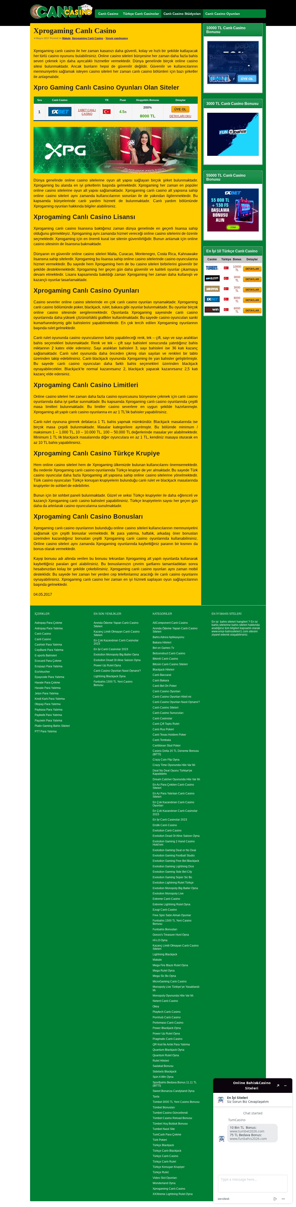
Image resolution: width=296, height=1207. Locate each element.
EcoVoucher (42, 671)
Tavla (156, 1096)
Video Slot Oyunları (165, 1177)
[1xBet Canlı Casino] (59, 115)
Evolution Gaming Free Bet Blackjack (176, 860)
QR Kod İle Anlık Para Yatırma (171, 1044)
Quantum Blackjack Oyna (168, 1049)
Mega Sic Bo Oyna (164, 976)
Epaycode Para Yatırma (49, 677)
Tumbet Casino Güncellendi (170, 1112)
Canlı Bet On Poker (165, 685)
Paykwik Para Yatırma (48, 715)
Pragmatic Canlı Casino (167, 1039)
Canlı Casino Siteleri (166, 707)
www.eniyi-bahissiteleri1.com (230, 631)
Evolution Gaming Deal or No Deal (174, 850)
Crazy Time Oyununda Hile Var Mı (174, 765)
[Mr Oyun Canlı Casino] (212, 290)
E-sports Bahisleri (46, 655)
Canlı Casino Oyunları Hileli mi (172, 696)
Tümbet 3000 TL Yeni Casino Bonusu (176, 1102)
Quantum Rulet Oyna (166, 1055)
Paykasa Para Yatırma (48, 709)
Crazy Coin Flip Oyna (166, 759)
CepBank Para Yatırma (49, 650)
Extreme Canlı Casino (166, 898)
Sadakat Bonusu (163, 1066)
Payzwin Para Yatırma (48, 720)
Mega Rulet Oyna (164, 970)
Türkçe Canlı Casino (165, 1156)
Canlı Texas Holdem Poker (169, 734)
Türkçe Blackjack (163, 1145)
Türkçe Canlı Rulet (164, 1161)
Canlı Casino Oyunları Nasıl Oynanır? (117, 670)
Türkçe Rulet (161, 1172)
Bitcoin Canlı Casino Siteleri (170, 664)
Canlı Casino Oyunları (166, 691)
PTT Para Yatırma (46, 731)
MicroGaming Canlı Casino (170, 981)
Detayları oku (180, 116)
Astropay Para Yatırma (49, 628)
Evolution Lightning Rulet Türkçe (173, 882)
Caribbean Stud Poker (167, 745)
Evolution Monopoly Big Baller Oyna (116, 654)
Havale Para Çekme (47, 682)
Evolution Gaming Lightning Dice (173, 866)
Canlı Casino (43, 633)
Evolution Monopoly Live (168, 893)
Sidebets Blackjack (164, 1071)
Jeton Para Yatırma (47, 693)
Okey (156, 1006)
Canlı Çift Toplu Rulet (166, 723)
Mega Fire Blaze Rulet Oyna (170, 965)
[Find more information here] (253, 1141)
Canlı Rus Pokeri (163, 729)
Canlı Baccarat (162, 675)
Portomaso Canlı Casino (168, 1022)
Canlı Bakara (161, 680)
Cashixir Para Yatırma (48, 644)
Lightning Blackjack (165, 954)
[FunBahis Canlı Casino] (212, 280)
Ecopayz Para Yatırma (48, 666)
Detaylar (252, 268)
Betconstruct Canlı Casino (169, 653)
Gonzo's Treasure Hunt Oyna (171, 934)
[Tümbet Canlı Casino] (212, 270)
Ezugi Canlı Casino (165, 909)
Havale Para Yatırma (48, 688)
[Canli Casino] (61, 19)
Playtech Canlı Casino (167, 1011)
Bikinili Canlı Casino (165, 658)
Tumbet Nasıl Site (164, 1129)
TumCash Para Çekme (167, 1134)
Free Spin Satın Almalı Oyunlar (172, 915)
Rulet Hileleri (161, 1060)
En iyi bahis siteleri (224, 621)
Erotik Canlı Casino (165, 825)
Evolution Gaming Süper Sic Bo (172, 877)
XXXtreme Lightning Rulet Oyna (173, 1194)
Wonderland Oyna (164, 1183)
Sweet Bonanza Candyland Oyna (173, 1091)
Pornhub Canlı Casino (167, 1017)
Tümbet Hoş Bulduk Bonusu (170, 1123)
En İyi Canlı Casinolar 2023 (111, 649)
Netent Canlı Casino (165, 1001)
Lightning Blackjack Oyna (110, 676)
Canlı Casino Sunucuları (168, 713)
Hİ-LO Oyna (160, 940)
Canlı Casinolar (162, 718)
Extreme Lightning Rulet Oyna (171, 904)
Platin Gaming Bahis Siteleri (52, 725)
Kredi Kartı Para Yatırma (50, 698)
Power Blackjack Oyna (167, 1028)
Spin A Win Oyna (163, 1076)
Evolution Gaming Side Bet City (172, 871)
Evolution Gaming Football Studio (174, 855)
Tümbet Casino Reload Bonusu (172, 1118)
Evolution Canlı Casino (167, 830)
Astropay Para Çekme (48, 622)
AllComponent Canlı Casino (170, 622)
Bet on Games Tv (163, 647)
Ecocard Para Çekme (48, 660)
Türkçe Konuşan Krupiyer (169, 1167)
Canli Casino (43, 639)
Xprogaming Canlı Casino (87, 38)
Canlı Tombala (162, 740)
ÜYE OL (180, 109)
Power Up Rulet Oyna (107, 665)
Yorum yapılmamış (116, 38)
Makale (66, 38)
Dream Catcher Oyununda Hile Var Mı (176, 779)
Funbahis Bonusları (165, 929)
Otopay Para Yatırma (48, 704)
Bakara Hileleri (162, 642)
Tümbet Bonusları (164, 1107)
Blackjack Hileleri (163, 669)
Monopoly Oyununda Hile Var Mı (173, 995)
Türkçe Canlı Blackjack (167, 1150)
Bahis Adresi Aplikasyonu (168, 637)
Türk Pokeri (160, 1139)
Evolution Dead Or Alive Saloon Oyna (117, 660)
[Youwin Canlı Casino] (212, 311)
